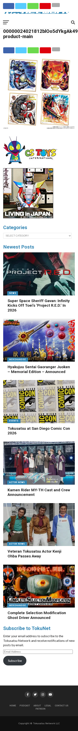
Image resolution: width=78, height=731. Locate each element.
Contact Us (61, 705)
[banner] (28, 217)
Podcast (25, 705)
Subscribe (15, 660)
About (37, 705)
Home (13, 705)
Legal (48, 705)
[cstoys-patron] (31, 166)
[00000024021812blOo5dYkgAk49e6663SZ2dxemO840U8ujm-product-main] (39, 127)
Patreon (40, 709)
